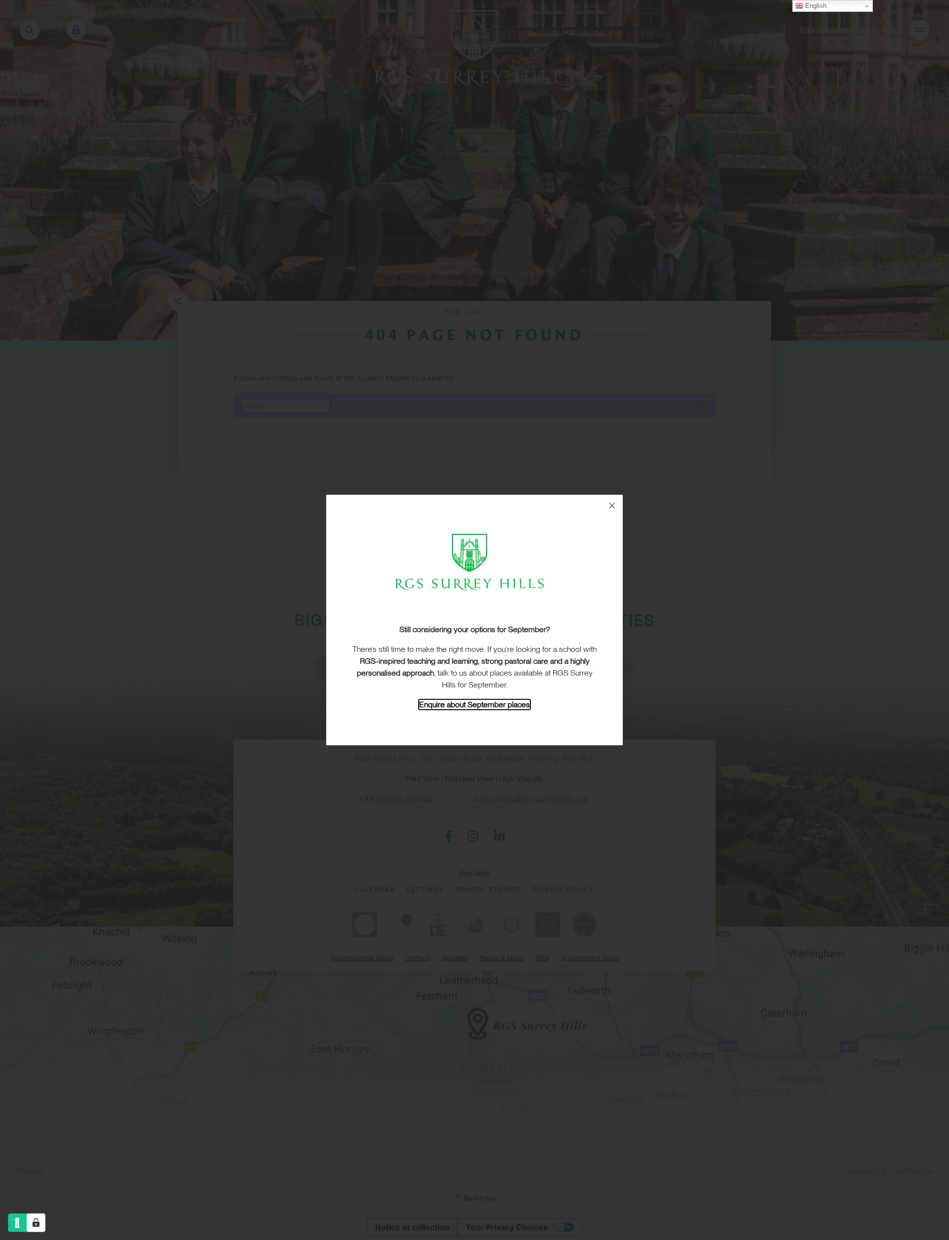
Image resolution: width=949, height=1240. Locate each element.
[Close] (612, 505)
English (814, 5)
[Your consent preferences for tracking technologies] (36, 1222)
